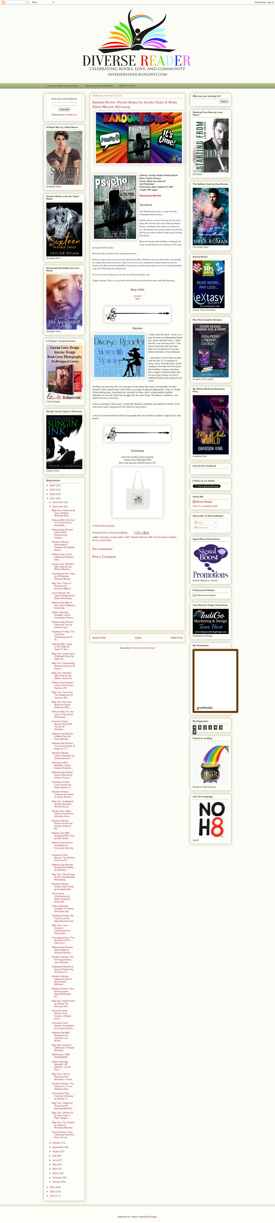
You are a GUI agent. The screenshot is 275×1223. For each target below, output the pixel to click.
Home (138, 638)
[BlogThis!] (138, 533)
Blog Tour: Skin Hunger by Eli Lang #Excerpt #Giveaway (63, 877)
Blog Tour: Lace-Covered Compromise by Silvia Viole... (61, 929)
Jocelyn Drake (116, 537)
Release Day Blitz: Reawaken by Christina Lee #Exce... (61, 1036)
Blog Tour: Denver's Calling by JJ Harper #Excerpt (63, 1048)
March (56, 1173)
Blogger (153, 1217)
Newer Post (99, 638)
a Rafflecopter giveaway (103, 526)
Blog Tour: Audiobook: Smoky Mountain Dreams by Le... (63, 804)
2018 (53, 494)
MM (150, 537)
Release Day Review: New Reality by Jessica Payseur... (62, 950)
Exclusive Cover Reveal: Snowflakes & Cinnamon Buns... (63, 1026)
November (58, 506)
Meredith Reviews (139, 537)
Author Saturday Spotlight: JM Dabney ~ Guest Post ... (61, 1065)
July (55, 1155)
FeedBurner (71, 114)
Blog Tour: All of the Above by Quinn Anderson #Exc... (61, 705)
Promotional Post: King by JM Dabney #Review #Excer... (63, 576)
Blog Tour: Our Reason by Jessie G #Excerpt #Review (63, 1125)
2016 (53, 1187)
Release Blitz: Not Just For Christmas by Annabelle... (63, 523)
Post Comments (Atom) (144, 648)
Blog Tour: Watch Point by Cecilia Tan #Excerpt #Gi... (63, 1004)
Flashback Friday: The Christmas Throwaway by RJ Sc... (63, 635)
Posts (200, 522)
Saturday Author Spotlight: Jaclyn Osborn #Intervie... (62, 765)
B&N (137, 299)
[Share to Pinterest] (147, 533)
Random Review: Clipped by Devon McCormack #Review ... (62, 980)
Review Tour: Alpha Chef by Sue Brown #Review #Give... (63, 814)
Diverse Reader (204, 501)
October (57, 1143)
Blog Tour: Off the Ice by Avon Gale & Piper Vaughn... (62, 1115)
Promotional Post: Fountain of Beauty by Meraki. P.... (62, 1096)
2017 (53, 498)
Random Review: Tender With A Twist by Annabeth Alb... (63, 887)
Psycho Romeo (160, 537)
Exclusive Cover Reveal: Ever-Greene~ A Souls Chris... (61, 1014)
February (57, 1177)
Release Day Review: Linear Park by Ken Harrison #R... (63, 685)
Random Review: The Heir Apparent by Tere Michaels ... (63, 960)
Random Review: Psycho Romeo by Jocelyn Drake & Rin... (62, 824)
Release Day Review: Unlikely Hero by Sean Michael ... (62, 736)
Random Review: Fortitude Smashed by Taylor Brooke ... (63, 794)
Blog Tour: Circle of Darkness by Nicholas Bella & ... (62, 586)
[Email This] (135, 533)
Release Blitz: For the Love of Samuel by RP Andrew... (63, 714)
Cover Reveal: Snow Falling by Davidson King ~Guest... (63, 1135)
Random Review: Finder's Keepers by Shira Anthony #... (63, 756)
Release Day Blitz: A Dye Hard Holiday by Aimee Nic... (63, 605)
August (56, 1151)
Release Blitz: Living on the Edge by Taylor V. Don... (62, 647)
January (57, 1181)
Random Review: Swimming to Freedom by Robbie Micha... (63, 546)
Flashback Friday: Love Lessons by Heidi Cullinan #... (62, 785)
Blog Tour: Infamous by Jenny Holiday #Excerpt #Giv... (63, 513)
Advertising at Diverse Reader (99, 86)
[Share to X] (141, 533)
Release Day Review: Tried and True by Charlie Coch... (62, 625)
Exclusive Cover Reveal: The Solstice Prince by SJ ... (63, 858)
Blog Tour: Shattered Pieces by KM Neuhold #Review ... (63, 1106)
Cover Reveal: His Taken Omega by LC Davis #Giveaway (63, 596)
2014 (53, 1196)
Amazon (137, 296)
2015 (53, 1191)
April (55, 1168)
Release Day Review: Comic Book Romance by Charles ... (62, 533)
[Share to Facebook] (144, 533)
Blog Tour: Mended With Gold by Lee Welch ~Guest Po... (63, 676)
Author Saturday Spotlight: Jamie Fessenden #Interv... (63, 615)
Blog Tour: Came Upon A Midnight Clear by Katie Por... (63, 656)
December (58, 502)
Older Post (177, 638)
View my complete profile (205, 506)
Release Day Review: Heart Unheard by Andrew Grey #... (62, 775)
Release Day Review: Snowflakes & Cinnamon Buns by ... (62, 846)
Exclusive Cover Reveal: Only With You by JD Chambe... (62, 725)
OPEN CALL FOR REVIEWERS (61, 1056)
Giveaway (104, 537)
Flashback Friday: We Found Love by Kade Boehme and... (63, 918)
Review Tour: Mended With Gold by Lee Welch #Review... (63, 567)
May (55, 1164)
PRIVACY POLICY (127, 86)
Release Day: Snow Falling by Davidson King (63, 557)
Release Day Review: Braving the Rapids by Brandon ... (62, 867)
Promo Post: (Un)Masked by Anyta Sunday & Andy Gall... (61, 897)
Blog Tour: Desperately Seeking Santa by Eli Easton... (63, 666)
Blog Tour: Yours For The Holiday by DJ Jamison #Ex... (62, 695)
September (58, 1147)
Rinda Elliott (105, 540)
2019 (53, 489)
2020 (53, 485)
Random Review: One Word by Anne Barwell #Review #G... (63, 992)
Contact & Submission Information (63, 86)
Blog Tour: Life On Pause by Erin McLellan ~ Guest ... (63, 1077)
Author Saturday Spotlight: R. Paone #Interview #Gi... (63, 909)
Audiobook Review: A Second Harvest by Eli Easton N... (62, 969)
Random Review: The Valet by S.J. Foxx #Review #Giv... (63, 1086)
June (55, 1160)
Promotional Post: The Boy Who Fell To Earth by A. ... (63, 940)
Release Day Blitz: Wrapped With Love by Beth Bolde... (63, 836)
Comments (202, 527)
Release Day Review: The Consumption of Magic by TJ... (63, 746)
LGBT (127, 537)
